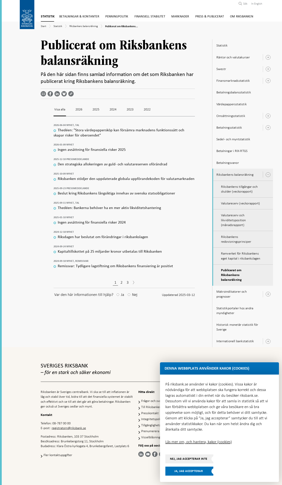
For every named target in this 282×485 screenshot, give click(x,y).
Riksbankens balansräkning (234, 174)
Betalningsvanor (227, 163)
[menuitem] (255, 4)
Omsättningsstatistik (230, 116)
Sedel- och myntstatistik (233, 139)
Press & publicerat (209, 16)
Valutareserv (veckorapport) (240, 203)
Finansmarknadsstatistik (233, 80)
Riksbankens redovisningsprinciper (236, 239)
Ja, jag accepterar (188, 471)
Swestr (221, 69)
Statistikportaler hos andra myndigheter (234, 310)
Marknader (180, 16)
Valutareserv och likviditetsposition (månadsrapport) (233, 220)
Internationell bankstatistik (235, 341)
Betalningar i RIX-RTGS (231, 151)
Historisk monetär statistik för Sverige (237, 327)
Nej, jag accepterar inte (188, 458)
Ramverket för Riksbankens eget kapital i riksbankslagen (240, 255)
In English (256, 3)
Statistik (47, 16)
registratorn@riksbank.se (69, 428)
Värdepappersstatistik (231, 104)
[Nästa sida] (133, 283)
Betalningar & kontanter (79, 16)
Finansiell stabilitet (149, 16)
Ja (122, 294)
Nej (134, 294)
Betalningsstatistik (229, 127)
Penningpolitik (116, 16)
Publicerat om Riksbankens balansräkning (231, 275)
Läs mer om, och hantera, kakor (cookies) (198, 441)
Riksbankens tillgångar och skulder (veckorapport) (239, 189)
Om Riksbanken (241, 16)
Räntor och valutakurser (233, 57)
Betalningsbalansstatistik (233, 92)
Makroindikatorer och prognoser (231, 293)
